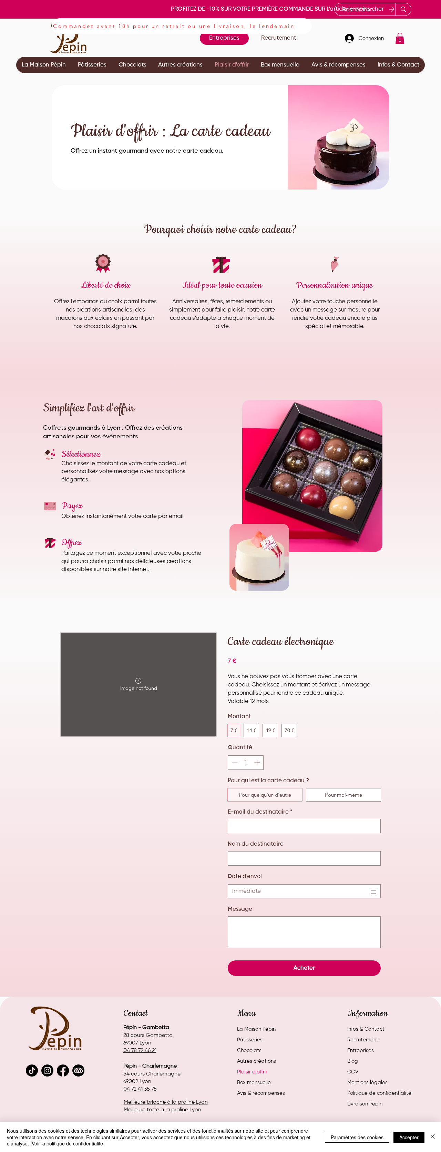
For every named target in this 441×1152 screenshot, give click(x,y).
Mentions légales (367, 1082)
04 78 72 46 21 (139, 1050)
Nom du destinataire (256, 844)
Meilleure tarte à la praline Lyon (162, 1110)
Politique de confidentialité (379, 1093)
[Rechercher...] (403, 9)
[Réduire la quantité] (234, 762)
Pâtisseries (250, 1039)
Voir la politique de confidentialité (67, 1143)
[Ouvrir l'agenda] (373, 891)
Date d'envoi (245, 876)
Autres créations (256, 1061)
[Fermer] (433, 1137)
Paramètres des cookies (357, 1137)
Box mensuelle (254, 1082)
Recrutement (362, 1039)
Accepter (409, 1137)
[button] (399, 38)
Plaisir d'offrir (252, 1071)
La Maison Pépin (256, 1029)
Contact (136, 1013)
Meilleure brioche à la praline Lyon (166, 1102)
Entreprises (360, 1050)
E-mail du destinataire (260, 812)
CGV (352, 1071)
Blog (352, 1061)
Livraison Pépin (364, 1104)
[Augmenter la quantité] (258, 762)
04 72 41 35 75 (140, 1089)
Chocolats (249, 1050)
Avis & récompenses (261, 1093)
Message (240, 909)
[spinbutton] (246, 762)
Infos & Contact (365, 1029)
